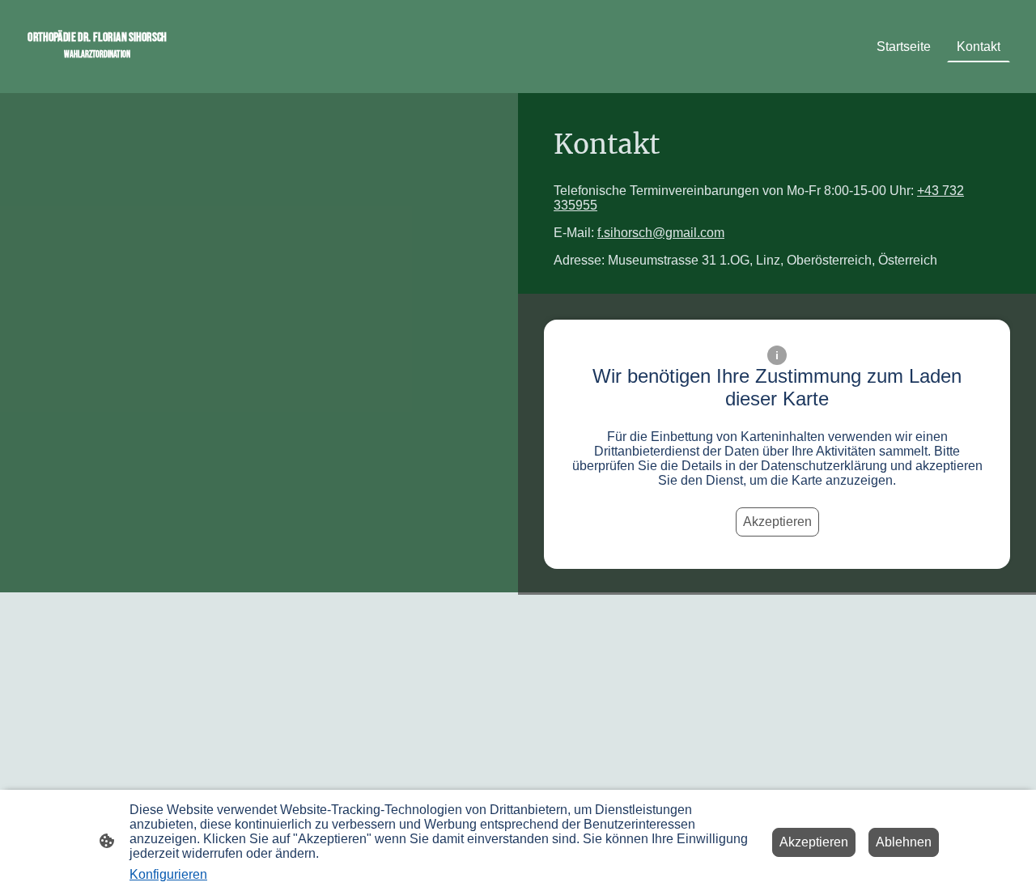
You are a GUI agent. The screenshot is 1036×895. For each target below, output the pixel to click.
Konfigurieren (168, 874)
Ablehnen (904, 842)
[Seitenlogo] (97, 73)
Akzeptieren (777, 521)
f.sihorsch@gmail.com (660, 233)
